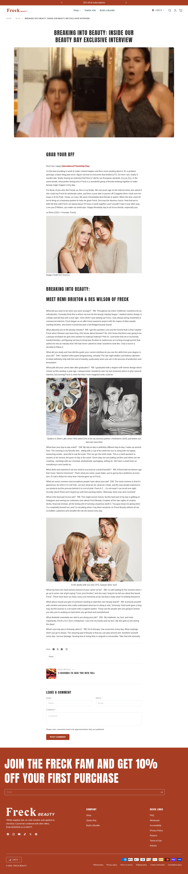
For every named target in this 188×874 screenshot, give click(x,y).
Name (49, 698)
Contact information (157, 865)
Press (51, 657)
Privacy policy (112, 865)
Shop (88, 815)
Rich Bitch (69, 621)
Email (99, 698)
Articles (153, 846)
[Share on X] (57, 649)
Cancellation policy (175, 865)
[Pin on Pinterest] (61, 649)
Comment (51, 710)
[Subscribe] (161, 792)
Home (9, 18)
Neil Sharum (64, 275)
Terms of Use (156, 840)
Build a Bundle (93, 825)
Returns (153, 835)
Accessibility (155, 825)
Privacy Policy (156, 830)
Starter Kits (91, 820)
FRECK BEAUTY (20, 866)
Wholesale (155, 820)
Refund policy (98, 865)
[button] (169, 10)
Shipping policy (141, 865)
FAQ (152, 815)
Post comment (58, 737)
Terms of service (126, 865)
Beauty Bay (126, 178)
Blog (18, 18)
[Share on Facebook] (53, 649)
